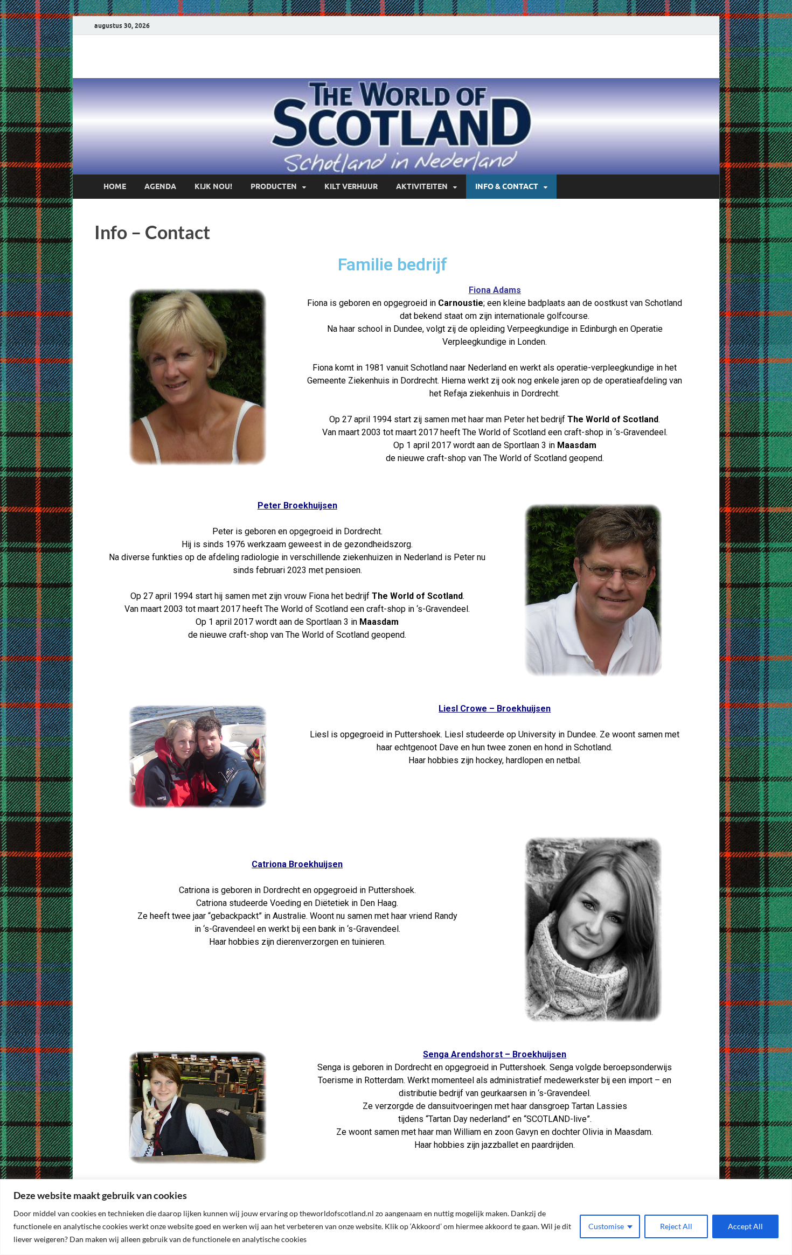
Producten (274, 186)
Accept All (745, 1226)
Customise (606, 1226)
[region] (396, 1217)
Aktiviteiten (422, 186)
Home (114, 186)
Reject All (676, 1226)
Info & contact (506, 186)
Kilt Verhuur (351, 186)
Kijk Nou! (213, 186)
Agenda (160, 186)
